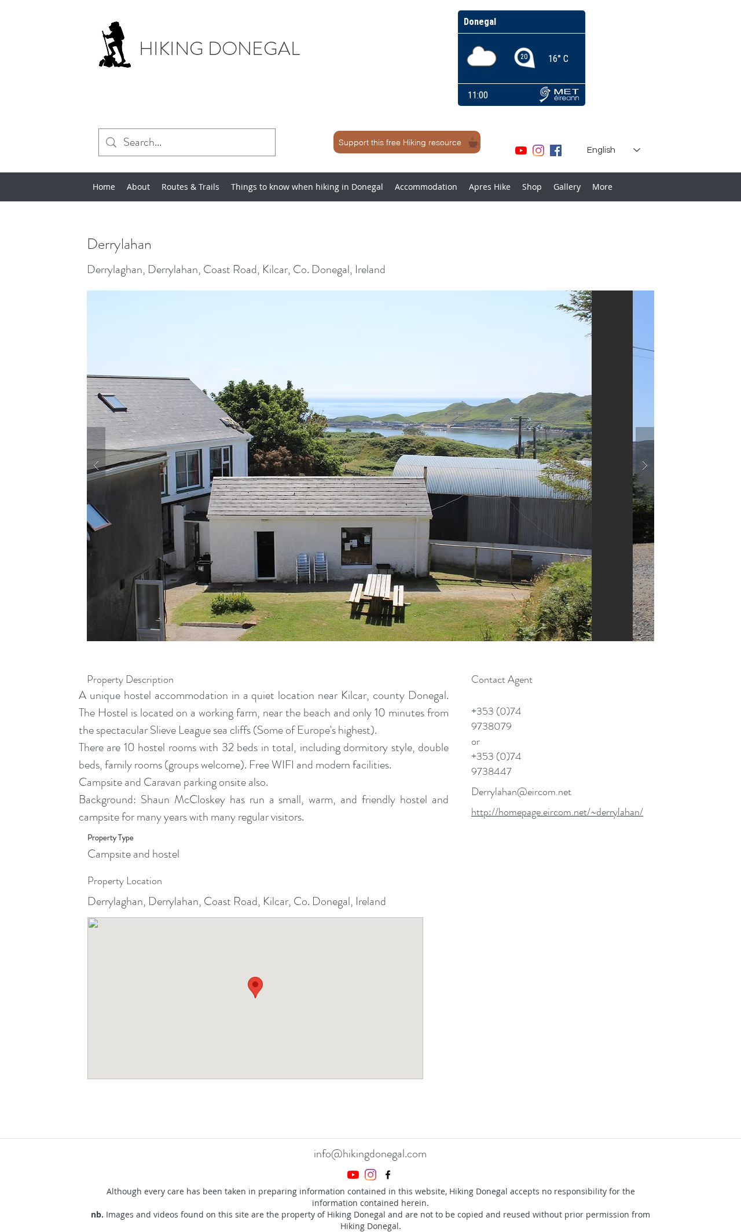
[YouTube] (521, 150)
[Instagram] (538, 150)
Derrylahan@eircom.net (521, 791)
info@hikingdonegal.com (370, 1153)
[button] (370, 465)
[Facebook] (556, 150)
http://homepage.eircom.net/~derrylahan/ (557, 811)
